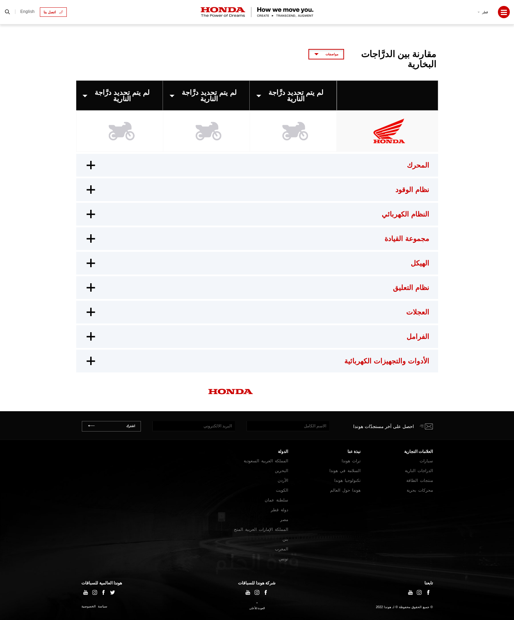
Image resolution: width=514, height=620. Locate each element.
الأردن (283, 480)
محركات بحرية (420, 490)
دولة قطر (279, 510)
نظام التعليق (411, 287)
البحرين (281, 471)
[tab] (257, 165)
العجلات (417, 312)
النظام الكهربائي (405, 214)
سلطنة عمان (276, 500)
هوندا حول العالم (345, 490)
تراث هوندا (351, 461)
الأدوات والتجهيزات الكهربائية (386, 361)
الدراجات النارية (419, 471)
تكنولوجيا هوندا (347, 480)
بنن (285, 539)
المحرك (418, 165)
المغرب (281, 549)
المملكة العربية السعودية (266, 461)
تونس (283, 559)
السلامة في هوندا (344, 471)
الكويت (282, 490)
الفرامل (418, 336)
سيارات (426, 461)
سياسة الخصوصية (94, 606)
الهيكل (420, 263)
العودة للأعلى (257, 608)
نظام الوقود (412, 189)
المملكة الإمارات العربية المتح (261, 529)
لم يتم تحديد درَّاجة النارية (296, 95)
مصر (284, 520)
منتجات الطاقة (419, 480)
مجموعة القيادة (407, 238)
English (27, 11)
